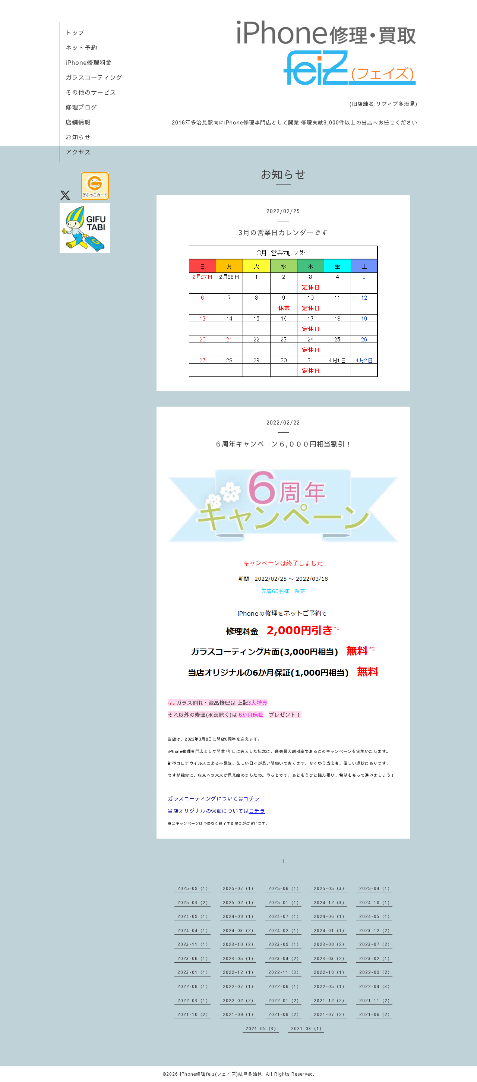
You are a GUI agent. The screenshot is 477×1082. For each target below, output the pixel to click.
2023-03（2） (330, 958)
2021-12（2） (330, 1000)
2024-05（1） (375, 916)
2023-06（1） (194, 958)
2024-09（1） (194, 916)
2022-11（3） (284, 972)
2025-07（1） (239, 888)
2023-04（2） (284, 958)
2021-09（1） (239, 1014)
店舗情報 (78, 122)
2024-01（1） (330, 930)
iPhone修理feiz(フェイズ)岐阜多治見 (221, 1074)
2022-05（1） (330, 986)
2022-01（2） (284, 1000)
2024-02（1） (284, 930)
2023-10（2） (239, 944)
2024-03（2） (239, 930)
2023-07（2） (375, 944)
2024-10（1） (375, 902)
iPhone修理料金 (89, 62)
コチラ (251, 798)
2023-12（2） (375, 930)
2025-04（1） (375, 888)
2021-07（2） (330, 1014)
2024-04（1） (194, 930)
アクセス (78, 152)
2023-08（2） (330, 944)
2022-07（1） (239, 986)
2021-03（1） (307, 1028)
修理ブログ (81, 107)
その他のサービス (91, 92)
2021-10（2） (194, 1014)
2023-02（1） (375, 958)
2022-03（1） (194, 1000)
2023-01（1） (194, 972)
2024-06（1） (330, 916)
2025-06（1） (284, 888)
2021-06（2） (375, 1014)
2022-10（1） (330, 972)
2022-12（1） (239, 972)
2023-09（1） (284, 944)
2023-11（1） (194, 944)
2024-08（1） (239, 916)
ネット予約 (81, 47)
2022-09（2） (375, 972)
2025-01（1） (284, 902)
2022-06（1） (284, 986)
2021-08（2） (284, 1014)
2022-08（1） (194, 986)
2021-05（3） (262, 1028)
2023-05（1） (239, 958)
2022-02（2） (239, 1000)
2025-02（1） (239, 902)
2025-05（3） (330, 888)
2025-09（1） (194, 888)
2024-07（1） (284, 916)
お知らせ (78, 137)
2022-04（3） (375, 986)
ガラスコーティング (94, 77)
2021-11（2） (375, 1000)
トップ (75, 32)
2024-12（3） (330, 902)
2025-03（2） (194, 902)
